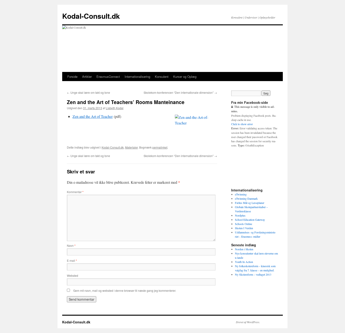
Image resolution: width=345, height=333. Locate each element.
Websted (72, 275)
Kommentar (75, 192)
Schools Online (243, 224)
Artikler (87, 76)
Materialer (131, 147)
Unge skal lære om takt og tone (88, 92)
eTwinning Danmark (246, 198)
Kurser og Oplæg (184, 76)
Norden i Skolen (244, 249)
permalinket (159, 147)
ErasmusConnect (108, 76)
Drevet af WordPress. (248, 322)
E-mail (72, 260)
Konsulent (162, 76)
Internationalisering (137, 76)
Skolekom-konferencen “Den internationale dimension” (180, 92)
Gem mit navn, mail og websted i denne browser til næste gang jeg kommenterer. (124, 290)
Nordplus (240, 215)
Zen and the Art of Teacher (93, 116)
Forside (72, 76)
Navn (71, 245)
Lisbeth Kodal (114, 108)
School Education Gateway (250, 219)
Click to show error (242, 124)
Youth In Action (244, 262)
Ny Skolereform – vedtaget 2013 (253, 274)
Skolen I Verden (244, 228)
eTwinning (241, 194)
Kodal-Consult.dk (91, 16)
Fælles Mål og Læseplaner (249, 203)
